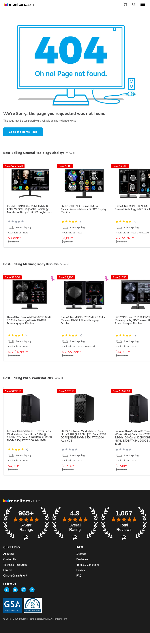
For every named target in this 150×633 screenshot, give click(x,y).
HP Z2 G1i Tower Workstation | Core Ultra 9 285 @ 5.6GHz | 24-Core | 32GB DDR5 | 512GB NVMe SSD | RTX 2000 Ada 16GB (83, 436)
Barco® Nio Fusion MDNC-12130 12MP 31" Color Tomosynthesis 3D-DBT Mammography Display (29, 320)
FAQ (78, 575)
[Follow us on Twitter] (15, 589)
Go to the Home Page (23, 131)
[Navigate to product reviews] (30, 223)
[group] (142, 4)
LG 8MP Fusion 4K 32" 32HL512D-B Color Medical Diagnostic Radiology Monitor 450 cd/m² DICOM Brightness (29, 209)
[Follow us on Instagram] (23, 589)
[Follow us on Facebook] (6, 589)
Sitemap (81, 553)
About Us (8, 553)
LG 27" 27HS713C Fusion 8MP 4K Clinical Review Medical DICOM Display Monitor (83, 209)
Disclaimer (82, 559)
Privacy (80, 570)
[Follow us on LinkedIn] (32, 589)
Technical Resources (15, 564)
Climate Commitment (15, 575)
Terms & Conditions (87, 564)
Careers (7, 570)
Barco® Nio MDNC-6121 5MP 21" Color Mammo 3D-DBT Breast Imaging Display (83, 320)
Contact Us (9, 559)
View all (70, 152)
